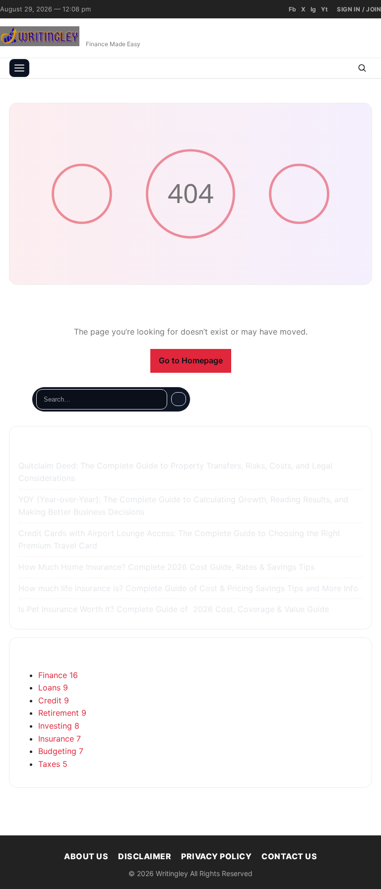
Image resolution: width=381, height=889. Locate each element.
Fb (292, 9)
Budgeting (60, 751)
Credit (53, 700)
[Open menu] (19, 68)
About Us (86, 856)
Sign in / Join (359, 9)
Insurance (59, 739)
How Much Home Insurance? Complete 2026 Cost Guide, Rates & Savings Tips (167, 567)
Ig (313, 9)
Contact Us (289, 856)
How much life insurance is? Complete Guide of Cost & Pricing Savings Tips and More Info (189, 588)
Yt (324, 9)
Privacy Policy (216, 856)
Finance (58, 675)
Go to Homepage (191, 360)
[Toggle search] (362, 68)
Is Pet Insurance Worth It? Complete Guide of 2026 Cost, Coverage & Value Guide (174, 609)
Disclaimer (144, 856)
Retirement (62, 713)
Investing (58, 726)
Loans (53, 687)
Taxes (52, 764)
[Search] (178, 399)
